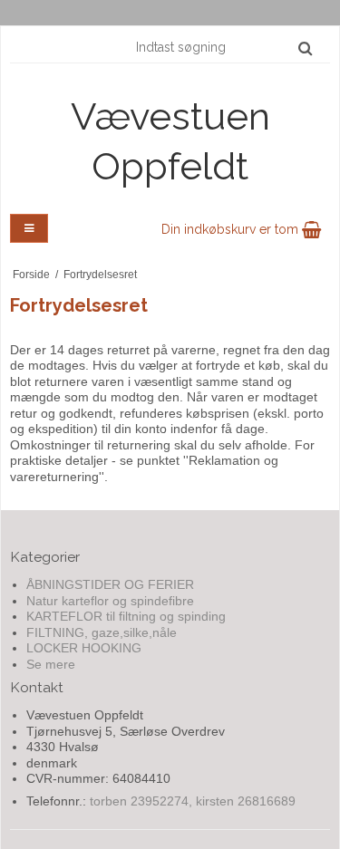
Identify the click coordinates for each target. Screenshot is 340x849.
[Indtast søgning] (223, 47)
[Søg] (305, 48)
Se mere (50, 664)
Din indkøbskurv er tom (231, 229)
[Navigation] (29, 229)
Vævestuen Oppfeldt (170, 141)
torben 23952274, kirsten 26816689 (193, 801)
